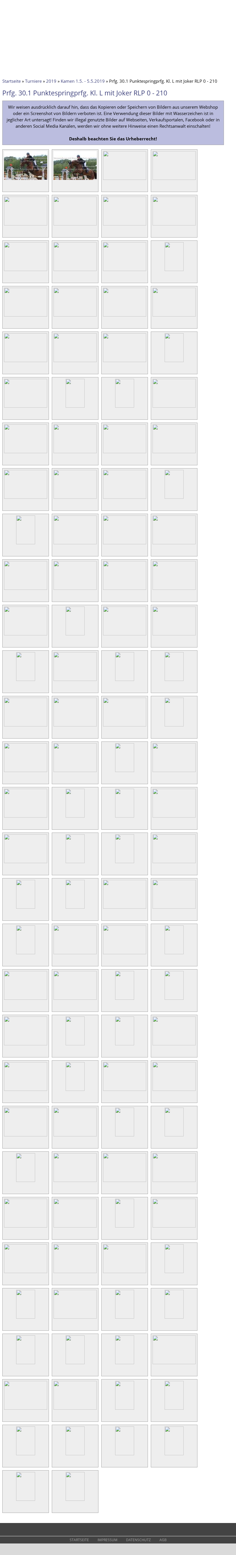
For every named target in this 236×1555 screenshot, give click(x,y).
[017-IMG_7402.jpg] (25, 362)
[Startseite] (12, 7)
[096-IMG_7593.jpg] (174, 1227)
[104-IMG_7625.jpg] (174, 1318)
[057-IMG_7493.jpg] (25, 817)
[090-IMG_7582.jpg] (75, 1182)
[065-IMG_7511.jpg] (25, 908)
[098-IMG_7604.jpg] (75, 1273)
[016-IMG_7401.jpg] (174, 316)
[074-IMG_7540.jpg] (75, 999)
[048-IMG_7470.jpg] (174, 681)
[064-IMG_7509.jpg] (174, 863)
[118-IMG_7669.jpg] (75, 1500)
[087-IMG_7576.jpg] (124, 1136)
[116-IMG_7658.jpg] (174, 1455)
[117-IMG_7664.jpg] (25, 1500)
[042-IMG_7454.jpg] (75, 635)
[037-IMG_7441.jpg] (25, 589)
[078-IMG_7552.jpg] (75, 1045)
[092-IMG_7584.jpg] (174, 1182)
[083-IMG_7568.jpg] (124, 1090)
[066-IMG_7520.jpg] (75, 908)
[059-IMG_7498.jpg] (124, 817)
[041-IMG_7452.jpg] (25, 635)
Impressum (107, 1540)
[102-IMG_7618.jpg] (75, 1318)
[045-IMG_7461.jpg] (25, 681)
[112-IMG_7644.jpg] (174, 1409)
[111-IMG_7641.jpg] (124, 1409)
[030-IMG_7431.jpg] (75, 498)
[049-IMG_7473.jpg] (25, 726)
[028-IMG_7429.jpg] (174, 453)
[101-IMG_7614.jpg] (25, 1318)
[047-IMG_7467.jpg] (124, 681)
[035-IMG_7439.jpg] (124, 544)
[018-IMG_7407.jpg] (75, 362)
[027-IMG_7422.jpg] (124, 453)
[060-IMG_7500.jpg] (174, 817)
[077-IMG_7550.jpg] (25, 1045)
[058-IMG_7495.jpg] (75, 817)
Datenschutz (138, 1540)
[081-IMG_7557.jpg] (25, 1090)
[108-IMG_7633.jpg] (174, 1364)
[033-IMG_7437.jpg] (25, 544)
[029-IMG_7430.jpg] (25, 498)
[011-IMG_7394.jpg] (124, 271)
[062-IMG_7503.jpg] (75, 863)
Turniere (33, 81)
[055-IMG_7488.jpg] (124, 772)
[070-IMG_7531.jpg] (75, 954)
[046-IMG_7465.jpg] (75, 681)
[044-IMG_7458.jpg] (174, 635)
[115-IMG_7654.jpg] (124, 1455)
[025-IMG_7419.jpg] (25, 453)
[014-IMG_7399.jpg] (75, 316)
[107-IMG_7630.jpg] (124, 1364)
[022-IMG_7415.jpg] (75, 407)
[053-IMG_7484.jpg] (25, 772)
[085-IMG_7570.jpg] (25, 1136)
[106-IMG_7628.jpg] (75, 1364)
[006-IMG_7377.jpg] (75, 225)
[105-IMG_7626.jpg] (25, 1364)
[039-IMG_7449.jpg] (124, 589)
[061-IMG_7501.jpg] (25, 863)
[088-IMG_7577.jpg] (174, 1136)
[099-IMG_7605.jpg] (124, 1273)
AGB (163, 1540)
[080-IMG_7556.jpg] (174, 1045)
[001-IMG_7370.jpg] (25, 179)
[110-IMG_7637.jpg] (75, 1409)
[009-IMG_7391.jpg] (25, 271)
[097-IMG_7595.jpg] (25, 1273)
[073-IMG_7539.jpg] (25, 999)
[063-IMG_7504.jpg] (124, 863)
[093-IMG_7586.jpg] (25, 1227)
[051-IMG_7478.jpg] (124, 726)
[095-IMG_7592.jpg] (124, 1227)
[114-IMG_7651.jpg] (75, 1455)
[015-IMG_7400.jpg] (124, 316)
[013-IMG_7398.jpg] (25, 316)
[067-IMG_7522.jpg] (124, 908)
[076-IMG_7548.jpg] (174, 999)
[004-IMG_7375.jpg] (174, 179)
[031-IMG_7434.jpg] (124, 498)
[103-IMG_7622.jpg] (124, 1318)
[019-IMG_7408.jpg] (124, 362)
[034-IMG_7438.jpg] (75, 544)
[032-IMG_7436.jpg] (174, 498)
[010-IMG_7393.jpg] (75, 271)
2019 (51, 81)
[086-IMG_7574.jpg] (75, 1136)
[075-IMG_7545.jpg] (124, 999)
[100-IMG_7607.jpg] (174, 1273)
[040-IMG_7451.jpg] (174, 589)
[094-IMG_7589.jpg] (75, 1227)
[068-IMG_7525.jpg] (174, 908)
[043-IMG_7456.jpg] (124, 635)
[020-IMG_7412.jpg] (174, 362)
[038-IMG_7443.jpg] (75, 589)
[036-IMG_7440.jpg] (174, 544)
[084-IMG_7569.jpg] (174, 1090)
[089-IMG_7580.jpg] (25, 1182)
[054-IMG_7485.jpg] (75, 772)
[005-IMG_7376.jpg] (25, 225)
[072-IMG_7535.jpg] (174, 954)
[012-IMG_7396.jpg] (174, 271)
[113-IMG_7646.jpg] (25, 1455)
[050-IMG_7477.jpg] (75, 726)
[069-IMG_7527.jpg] (25, 954)
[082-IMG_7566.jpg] (75, 1090)
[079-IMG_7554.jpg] (124, 1045)
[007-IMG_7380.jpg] (124, 225)
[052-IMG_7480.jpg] (174, 726)
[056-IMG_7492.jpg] (174, 772)
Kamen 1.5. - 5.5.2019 (83, 81)
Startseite (11, 81)
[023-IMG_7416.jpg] (124, 407)
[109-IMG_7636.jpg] (25, 1409)
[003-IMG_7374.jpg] (124, 179)
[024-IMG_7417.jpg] (174, 407)
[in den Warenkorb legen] (43, 186)
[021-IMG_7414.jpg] (25, 407)
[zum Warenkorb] (183, 7)
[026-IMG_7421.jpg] (75, 453)
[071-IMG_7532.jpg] (124, 954)
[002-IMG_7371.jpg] (75, 179)
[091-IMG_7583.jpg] (124, 1182)
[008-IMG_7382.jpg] (174, 225)
